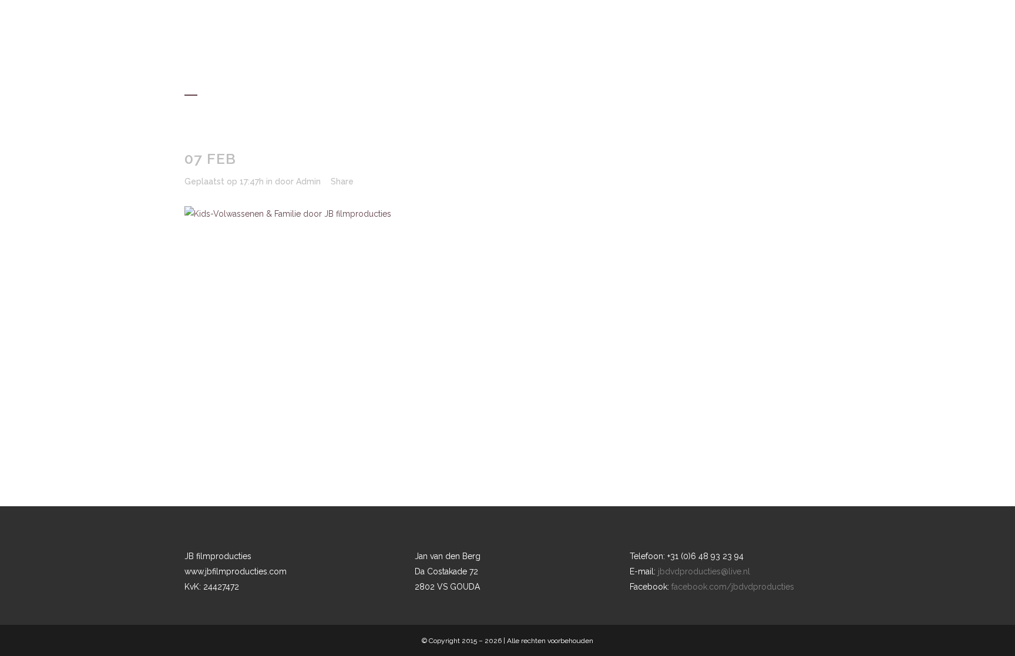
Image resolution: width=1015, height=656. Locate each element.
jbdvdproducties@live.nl (704, 571)
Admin (308, 181)
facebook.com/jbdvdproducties (732, 586)
